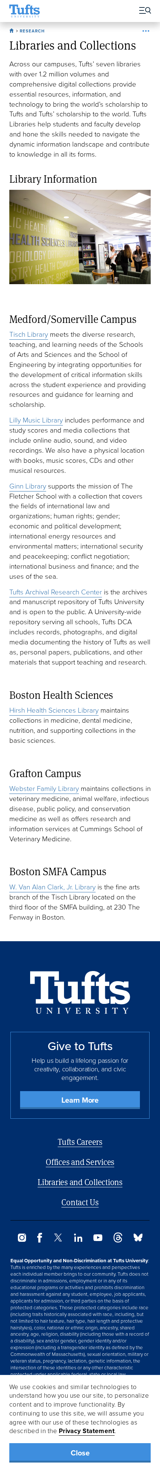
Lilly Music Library (36, 420)
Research (32, 31)
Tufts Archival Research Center (55, 592)
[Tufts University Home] (24, 11)
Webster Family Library (44, 788)
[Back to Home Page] (80, 992)
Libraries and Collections (80, 1182)
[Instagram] (22, 1239)
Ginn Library (27, 486)
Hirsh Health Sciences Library (54, 710)
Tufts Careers (80, 1141)
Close (80, 1452)
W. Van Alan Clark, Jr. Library (52, 887)
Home (12, 29)
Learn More (80, 1100)
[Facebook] (39, 1240)
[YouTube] (97, 1239)
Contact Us (80, 1202)
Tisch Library (28, 334)
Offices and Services (80, 1161)
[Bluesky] (138, 1239)
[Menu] (142, 11)
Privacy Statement (87, 1431)
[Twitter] (58, 1239)
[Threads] (117, 1240)
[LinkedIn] (78, 1239)
